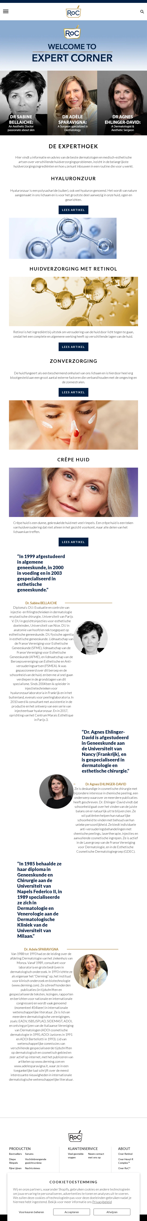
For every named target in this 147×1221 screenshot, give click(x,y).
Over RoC (124, 1168)
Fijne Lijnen (15, 1168)
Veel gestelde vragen (76, 1155)
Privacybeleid (102, 1202)
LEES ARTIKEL (73, 209)
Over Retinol (125, 1153)
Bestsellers (15, 1153)
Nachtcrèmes (32, 1168)
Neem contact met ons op (96, 1155)
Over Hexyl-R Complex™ (125, 1161)
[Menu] (5, 11)
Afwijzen (111, 1212)
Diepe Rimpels (13, 1161)
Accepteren (72, 1212)
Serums (29, 1153)
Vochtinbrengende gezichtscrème (35, 1161)
